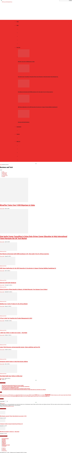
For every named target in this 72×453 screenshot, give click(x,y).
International (20, 32)
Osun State (24, 396)
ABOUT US (18, 141)
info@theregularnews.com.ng (9, 406)
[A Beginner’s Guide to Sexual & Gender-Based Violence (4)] (2, 421)
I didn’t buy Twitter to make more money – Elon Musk (13, 332)
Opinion (19, 137)
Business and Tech (3, 251)
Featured (18, 134)
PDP (26, 396)
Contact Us (20, 152)
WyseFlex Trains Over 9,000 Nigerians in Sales (26, 61)
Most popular (4, 173)
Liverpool (1, 396)
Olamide (21, 396)
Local (19, 36)
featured (47, 395)
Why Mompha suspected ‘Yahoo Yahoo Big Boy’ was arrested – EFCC (13, 416)
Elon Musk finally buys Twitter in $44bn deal (11, 376)
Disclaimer (4, 449)
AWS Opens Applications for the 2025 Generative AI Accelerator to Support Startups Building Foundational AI (37, 107)
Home (18, 21)
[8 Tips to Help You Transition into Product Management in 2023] (8, 314)
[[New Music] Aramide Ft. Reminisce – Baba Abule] (2, 429)
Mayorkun (14, 396)
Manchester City (5, 396)
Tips (40, 396)
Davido (36, 395)
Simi (39, 396)
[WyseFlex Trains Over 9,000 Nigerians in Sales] (23, 56)
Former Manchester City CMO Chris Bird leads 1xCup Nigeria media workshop (16, 388)
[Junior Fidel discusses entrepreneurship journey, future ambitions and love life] (8, 343)
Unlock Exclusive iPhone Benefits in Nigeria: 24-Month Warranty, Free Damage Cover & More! (23, 289)
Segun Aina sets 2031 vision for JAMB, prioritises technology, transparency (15, 386)
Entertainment (19, 126)
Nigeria (19, 396)
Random (3, 176)
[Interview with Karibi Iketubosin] (23, 117)
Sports (19, 43)
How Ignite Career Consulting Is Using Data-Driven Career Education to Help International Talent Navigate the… (38, 76)
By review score (5, 175)
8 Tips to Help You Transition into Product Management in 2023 (16, 318)
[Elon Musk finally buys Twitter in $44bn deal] (8, 372)
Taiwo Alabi (2, 208)
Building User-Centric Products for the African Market (14, 304)
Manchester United (9, 396)
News (18, 25)
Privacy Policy (20, 156)
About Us (19, 145)
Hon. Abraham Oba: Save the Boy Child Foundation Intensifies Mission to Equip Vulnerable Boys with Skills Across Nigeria (24, 389)
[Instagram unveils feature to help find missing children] (8, 358)
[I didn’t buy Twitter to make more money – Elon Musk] (8, 329)
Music (19, 130)
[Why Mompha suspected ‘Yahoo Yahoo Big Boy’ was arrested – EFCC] (2, 414)
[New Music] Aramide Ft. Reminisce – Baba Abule (9, 431)
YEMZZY (49, 396)
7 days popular (4, 174)
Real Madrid (34, 396)
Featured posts (4, 172)
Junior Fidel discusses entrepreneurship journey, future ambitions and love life (20, 347)
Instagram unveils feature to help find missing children (14, 361)
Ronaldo (37, 396)
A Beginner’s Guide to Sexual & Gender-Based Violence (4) (11, 423)
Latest (3, 171)
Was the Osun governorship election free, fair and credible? (13, 385)
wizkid (46, 396)
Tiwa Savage (43, 396)
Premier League (30, 396)
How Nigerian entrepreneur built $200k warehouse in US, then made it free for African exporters (35, 91)
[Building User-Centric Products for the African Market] (8, 300)
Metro (19, 40)
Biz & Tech (18, 47)
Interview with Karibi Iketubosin (23, 122)
